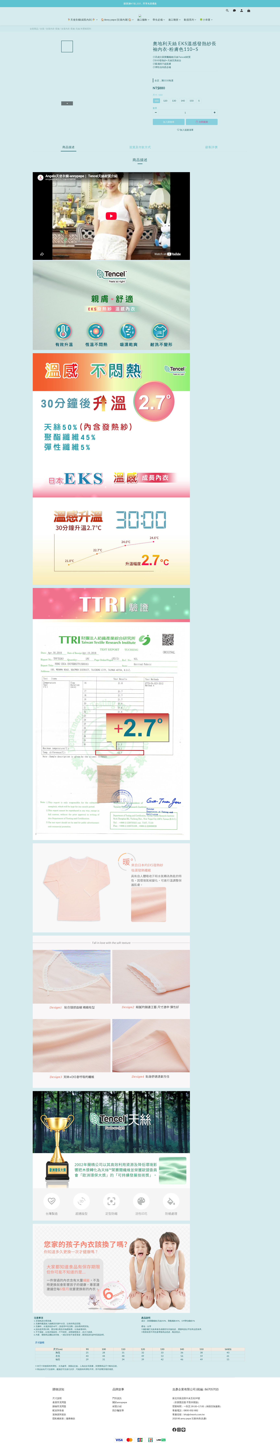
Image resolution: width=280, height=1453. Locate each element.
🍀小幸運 (205, 19)
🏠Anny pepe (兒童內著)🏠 (116, 19)
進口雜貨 (173, 19)
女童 (42, 28)
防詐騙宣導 (118, 1410)
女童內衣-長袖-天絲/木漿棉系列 (76, 28)
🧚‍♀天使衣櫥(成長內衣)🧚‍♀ (81, 19)
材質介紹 (117, 1406)
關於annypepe (119, 1402)
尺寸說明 (39, 1342)
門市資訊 (117, 1398)
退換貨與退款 (59, 1414)
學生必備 (158, 19)
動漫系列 (189, 19)
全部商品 (34, 28)
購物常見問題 (59, 1406)
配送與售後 (58, 1410)
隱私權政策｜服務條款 (63, 1418)
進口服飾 (142, 19)
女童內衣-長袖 (52, 28)
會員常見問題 (59, 1402)
